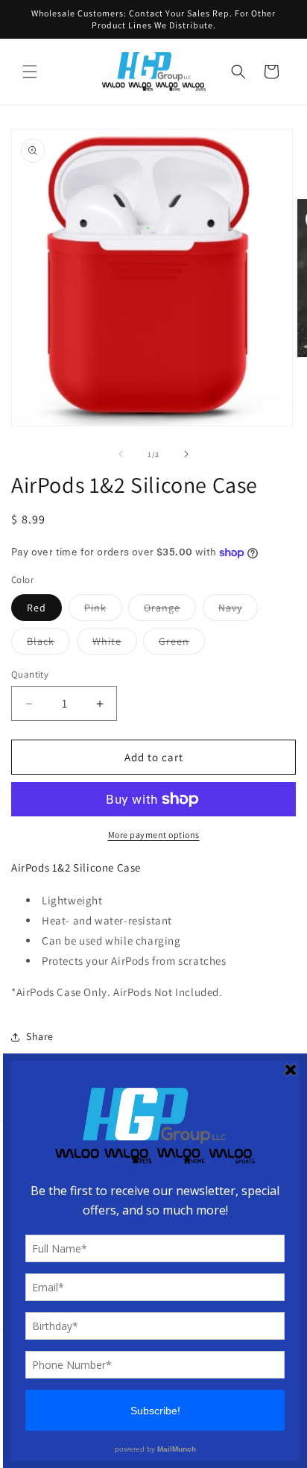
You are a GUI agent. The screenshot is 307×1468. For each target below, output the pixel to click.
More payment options (154, 834)
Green (182, 644)
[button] (29, 71)
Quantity (29, 674)
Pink (103, 610)
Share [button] (40, 1036)
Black (48, 644)
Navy (238, 610)
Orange (170, 610)
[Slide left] (120, 454)
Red (36, 607)
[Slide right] (186, 454)
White (114, 644)
